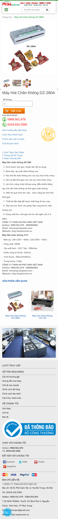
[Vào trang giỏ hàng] (14, 111)
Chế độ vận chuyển (10, 385)
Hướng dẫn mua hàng (11, 381)
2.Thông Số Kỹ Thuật (12, 155)
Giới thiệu (6, 408)
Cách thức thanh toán (12, 134)
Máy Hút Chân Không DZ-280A (16, 317)
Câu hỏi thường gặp (10, 377)
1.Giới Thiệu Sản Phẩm (13, 152)
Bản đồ (5, 417)
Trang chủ (7, 17)
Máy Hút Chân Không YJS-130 (42, 317)
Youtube (40, 462)
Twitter (24, 462)
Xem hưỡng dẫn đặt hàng (14, 130)
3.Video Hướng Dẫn (11, 158)
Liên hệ (5, 413)
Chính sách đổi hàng (11, 389)
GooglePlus (11, 466)
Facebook (10, 462)
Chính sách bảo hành (11, 394)
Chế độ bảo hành (10, 143)
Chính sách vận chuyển (13, 139)
